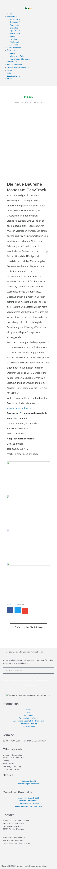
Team (12, 53)
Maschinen (12, 17)
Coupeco (14, 45)
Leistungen (12, 62)
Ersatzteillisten (13, 76)
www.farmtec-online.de (19, 408)
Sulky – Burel (15, 34)
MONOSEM (15, 19)
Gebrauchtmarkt (14, 48)
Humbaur (14, 39)
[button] (10, 610)
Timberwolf (15, 22)
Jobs (9, 73)
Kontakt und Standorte (20, 59)
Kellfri (12, 36)
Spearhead (15, 31)
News (9, 70)
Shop (9, 79)
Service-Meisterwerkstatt (18, 67)
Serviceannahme (14, 65)
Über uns (11, 50)
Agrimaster (15, 25)
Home (9, 14)
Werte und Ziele (17, 56)
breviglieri (14, 28)
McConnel (14, 42)
